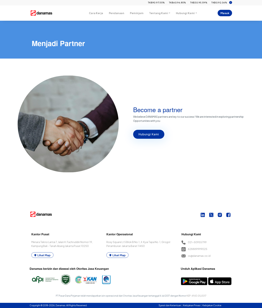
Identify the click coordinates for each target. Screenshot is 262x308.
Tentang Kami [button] (158, 13)
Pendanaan (116, 13)
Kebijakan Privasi (192, 305)
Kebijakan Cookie (211, 305)
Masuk (224, 13)
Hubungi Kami (148, 134)
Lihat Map (44, 255)
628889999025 (197, 249)
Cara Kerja (96, 13)
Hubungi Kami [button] (185, 13)
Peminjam (136, 13)
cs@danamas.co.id (199, 255)
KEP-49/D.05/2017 (196, 295)
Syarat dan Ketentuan (170, 305)
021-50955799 (197, 242)
